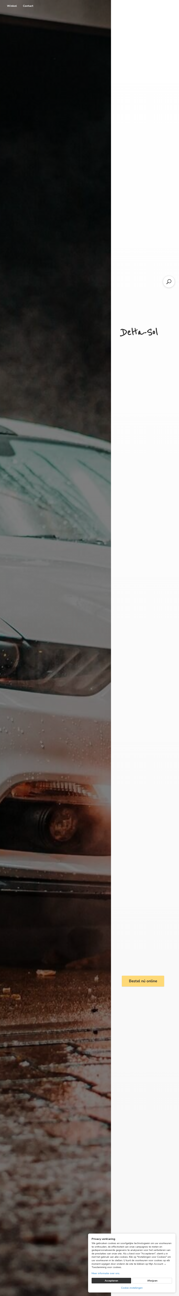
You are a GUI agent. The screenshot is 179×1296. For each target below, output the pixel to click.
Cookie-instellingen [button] (132, 1288)
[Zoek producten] (169, 282)
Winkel (12, 6)
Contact (28, 6)
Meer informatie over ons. (106, 1273)
